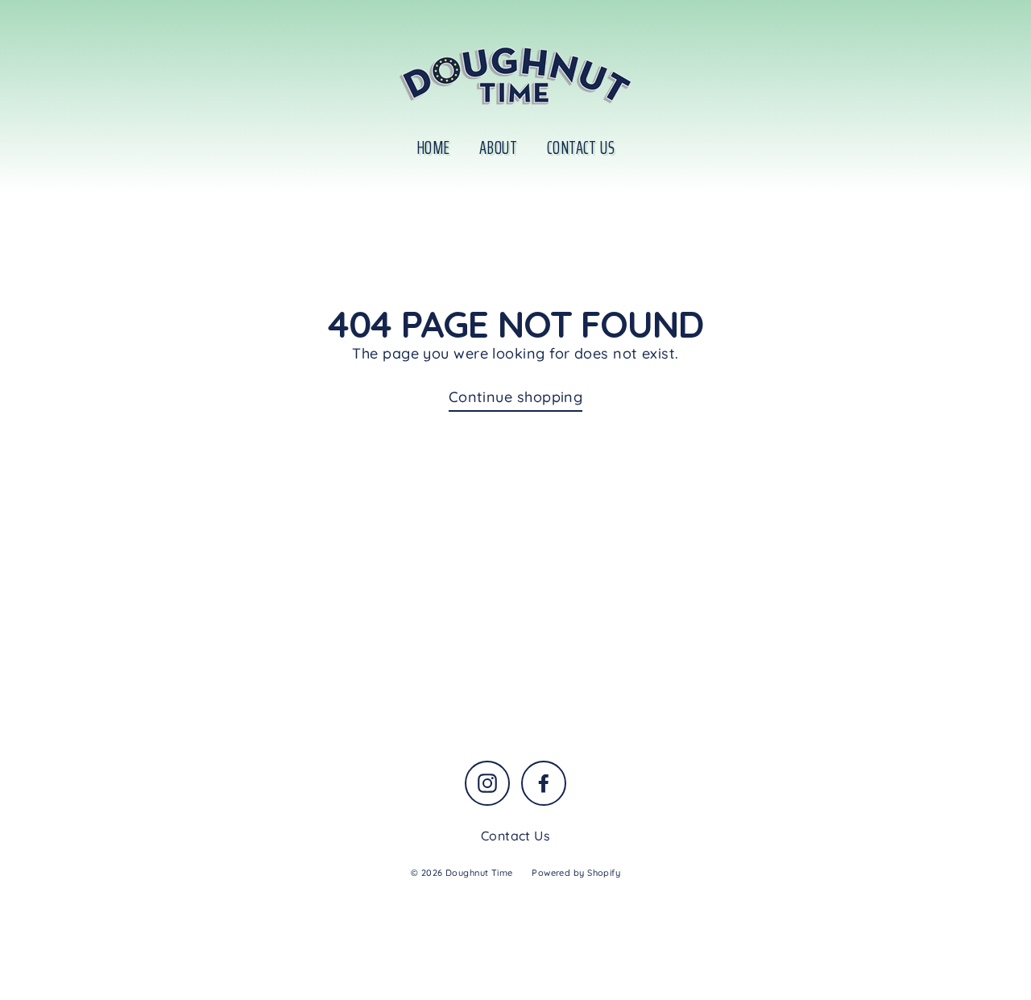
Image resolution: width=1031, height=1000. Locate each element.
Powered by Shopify (576, 872)
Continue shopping (516, 397)
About (498, 148)
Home (433, 148)
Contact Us (581, 148)
